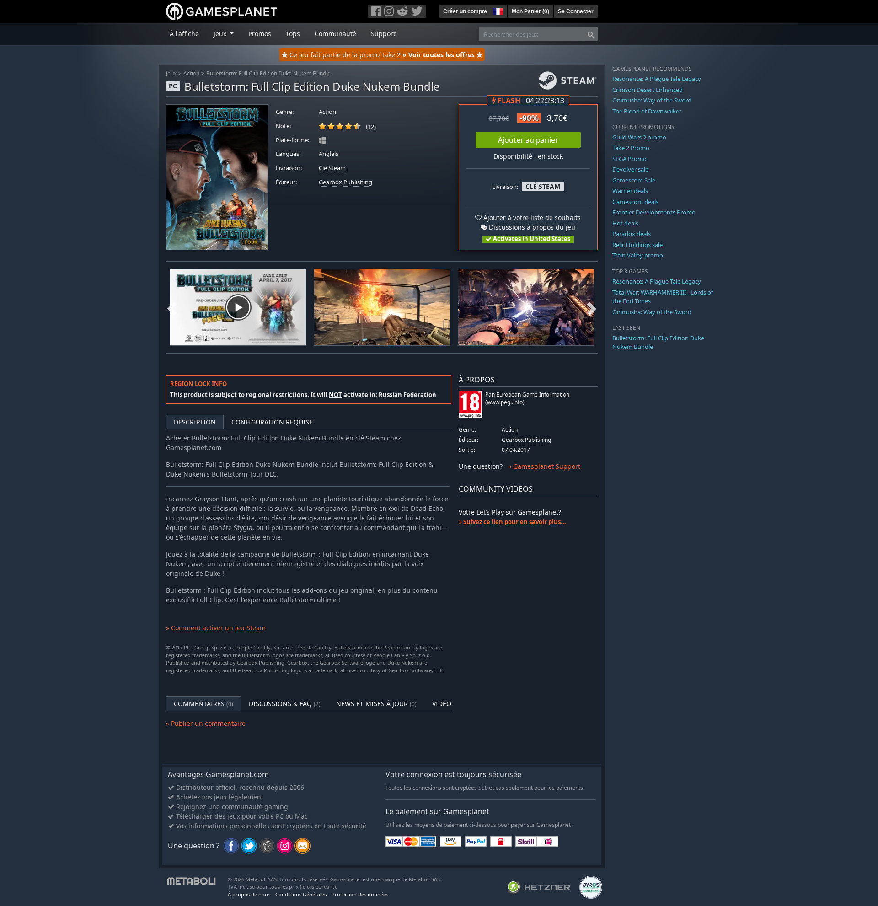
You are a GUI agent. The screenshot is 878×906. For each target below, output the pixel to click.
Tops (293, 33)
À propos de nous (249, 894)
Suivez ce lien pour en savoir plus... (514, 522)
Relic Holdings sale (637, 245)
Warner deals (630, 191)
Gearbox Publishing (345, 182)
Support (383, 33)
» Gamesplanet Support (544, 466)
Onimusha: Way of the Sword (651, 100)
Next (592, 307)
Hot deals (625, 223)
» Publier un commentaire (206, 723)
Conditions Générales (301, 894)
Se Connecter (576, 11)
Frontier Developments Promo (654, 212)
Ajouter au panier (528, 140)
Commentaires (203, 703)
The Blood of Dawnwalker (646, 111)
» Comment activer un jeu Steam (216, 627)
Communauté (335, 33)
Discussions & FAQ (285, 703)
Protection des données (360, 894)
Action (191, 73)
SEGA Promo (629, 159)
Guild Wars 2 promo (639, 137)
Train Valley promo (637, 255)
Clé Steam (332, 168)
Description (195, 422)
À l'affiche (184, 33)
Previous (172, 307)
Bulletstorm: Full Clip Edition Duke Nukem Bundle (268, 73)
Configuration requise (272, 422)
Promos (259, 33)
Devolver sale (630, 169)
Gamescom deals (635, 202)
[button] (497, 10)
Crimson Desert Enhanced (647, 90)
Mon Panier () (530, 11)
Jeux (171, 73)
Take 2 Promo (630, 148)
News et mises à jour (376, 703)
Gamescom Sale (633, 180)
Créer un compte (465, 11)
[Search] (591, 34)
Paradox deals (631, 234)
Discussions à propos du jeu (531, 227)
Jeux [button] (221, 33)
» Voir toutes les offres (438, 54)
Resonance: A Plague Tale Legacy (656, 79)
